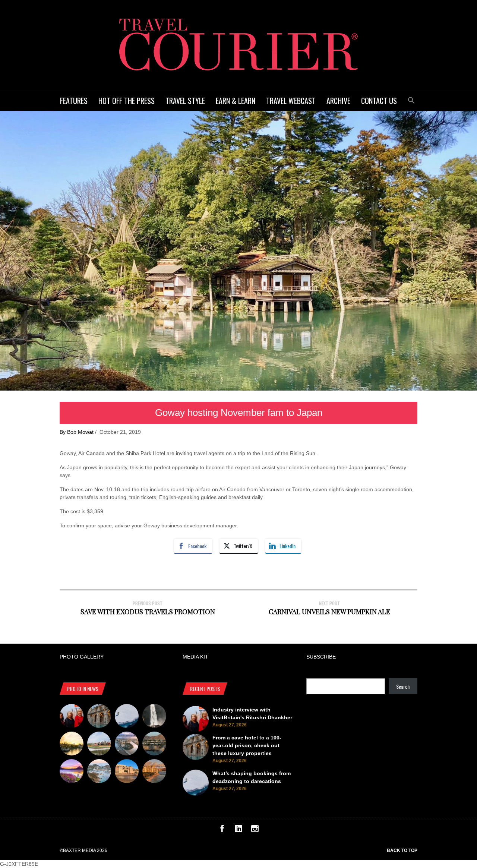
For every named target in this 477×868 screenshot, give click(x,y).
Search (403, 686)
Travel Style (185, 100)
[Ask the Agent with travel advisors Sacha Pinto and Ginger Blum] (154, 717)
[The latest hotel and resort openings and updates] (154, 745)
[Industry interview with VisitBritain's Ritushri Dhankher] (71, 717)
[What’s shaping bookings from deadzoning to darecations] (127, 717)
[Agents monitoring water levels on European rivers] (71, 745)
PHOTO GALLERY (82, 657)
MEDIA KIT (195, 657)
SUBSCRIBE (321, 657)
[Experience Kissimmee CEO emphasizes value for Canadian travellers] (99, 745)
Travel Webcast (291, 100)
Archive (338, 100)
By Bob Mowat (77, 432)
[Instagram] (255, 830)
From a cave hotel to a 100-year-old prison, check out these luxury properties (246, 745)
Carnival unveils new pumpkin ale (329, 611)
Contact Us (379, 100)
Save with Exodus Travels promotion (147, 611)
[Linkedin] (238, 830)
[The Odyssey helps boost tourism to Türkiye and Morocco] (127, 772)
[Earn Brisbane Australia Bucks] (127, 745)
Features (74, 100)
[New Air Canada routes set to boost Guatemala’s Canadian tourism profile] (71, 772)
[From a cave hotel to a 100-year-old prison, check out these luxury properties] (99, 717)
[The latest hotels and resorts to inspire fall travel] (154, 772)
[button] (411, 99)
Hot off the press (126, 100)
